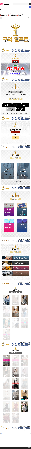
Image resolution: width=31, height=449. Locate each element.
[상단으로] (29, 447)
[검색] (30, 4)
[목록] (28, 17)
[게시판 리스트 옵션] (30, 17)
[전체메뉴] (30, 7)
